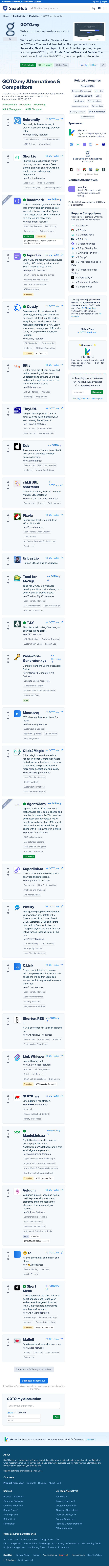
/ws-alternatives (13, 1093)
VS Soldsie (81, 239)
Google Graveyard (65, 1519)
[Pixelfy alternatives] (17, 908)
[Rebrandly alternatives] (17, 120)
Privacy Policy (22, 1555)
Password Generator (80, 106)
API (59, 1483)
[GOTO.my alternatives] (10, 29)
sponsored (91, 1439)
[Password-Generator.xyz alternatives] (17, 657)
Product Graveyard (66, 1514)
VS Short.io (81, 225)
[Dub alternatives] (17, 446)
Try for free (28, 236)
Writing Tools (94, 1543)
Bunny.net (63, 1555)
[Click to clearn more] (54, 1439)
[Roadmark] (17, 201)
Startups (37, 2)
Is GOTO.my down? (88, 332)
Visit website (28, 65)
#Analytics (25, 104)
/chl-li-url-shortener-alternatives (22, 479)
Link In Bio (99, 91)
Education (63, 1547)
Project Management (14, 1547)
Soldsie (92, 52)
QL (17, 966)
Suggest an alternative (33, 1380)
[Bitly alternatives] (17, 366)
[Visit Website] (62, 119)
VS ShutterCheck (84, 234)
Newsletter (9, 1523)
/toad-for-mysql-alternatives (20, 573)
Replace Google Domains (69, 1523)
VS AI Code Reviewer (86, 252)
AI (4, 1539)
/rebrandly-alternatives (17, 116)
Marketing (79, 101)
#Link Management (13, 109)
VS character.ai (83, 286)
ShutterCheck (72, 52)
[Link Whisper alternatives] (17, 1057)
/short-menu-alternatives (18, 1283)
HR (83, 1543)
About (52, 1483)
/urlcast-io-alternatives (17, 555)
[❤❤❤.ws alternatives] (17, 1097)
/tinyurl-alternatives (15, 405)
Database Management (81, 91)
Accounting (58, 1543)
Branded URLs (87, 86)
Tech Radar (62, 1496)
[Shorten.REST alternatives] (17, 1019)
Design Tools (47, 1539)
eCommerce (72, 1543)
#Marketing (39, 104)
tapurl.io (56, 48)
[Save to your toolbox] (10, 39)
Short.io (39, 48)
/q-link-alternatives (15, 962)
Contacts (31, 1483)
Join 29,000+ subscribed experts (88, 398)
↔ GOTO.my (52, 119)
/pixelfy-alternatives (15, 903)
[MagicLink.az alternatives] (17, 1132)
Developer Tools (28, 1539)
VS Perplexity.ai (83, 277)
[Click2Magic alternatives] (17, 752)
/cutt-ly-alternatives (15, 303)
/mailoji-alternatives (15, 1336)
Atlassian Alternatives (67, 1510)
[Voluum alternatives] (17, 1191)
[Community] (99, 8)
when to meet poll (25, 1560)
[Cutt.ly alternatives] (17, 307)
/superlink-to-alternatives (18, 865)
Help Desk (16, 1543)
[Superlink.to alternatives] (17, 870)
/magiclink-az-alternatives (18, 1127)
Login (104, 2)
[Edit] (103, 65)
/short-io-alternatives (16, 153)
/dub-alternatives (14, 442)
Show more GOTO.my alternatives (33, 1369)
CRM (6, 1543)
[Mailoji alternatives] (17, 1340)
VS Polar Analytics (85, 243)
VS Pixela (80, 230)
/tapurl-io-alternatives (16, 251)
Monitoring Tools (36, 1547)
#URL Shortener (34, 109)
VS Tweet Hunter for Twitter (84, 271)
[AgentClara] (17, 805)
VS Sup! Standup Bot (86, 248)
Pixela (58, 52)
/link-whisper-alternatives (18, 1053)
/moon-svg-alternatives (17, 709)
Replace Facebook (65, 1501)
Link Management (83, 96)
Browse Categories (13, 1496)
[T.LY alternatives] (17, 624)
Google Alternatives (66, 1505)
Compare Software (13, 1501)
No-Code (13, 1539)
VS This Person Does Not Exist (86, 263)
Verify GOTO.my (89, 65)
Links (98, 96)
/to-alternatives (13, 1249)
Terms (36, 1555)
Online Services (94, 101)
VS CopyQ (81, 257)
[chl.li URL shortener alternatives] (17, 483)
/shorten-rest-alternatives (18, 1015)
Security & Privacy (77, 112)
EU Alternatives (89, 308)
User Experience (87, 117)
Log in (10, 1412)
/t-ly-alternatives (13, 619)
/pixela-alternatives (15, 512)
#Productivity (10, 104)
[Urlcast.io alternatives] (17, 559)
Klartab (86, 356)
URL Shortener (97, 111)
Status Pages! (10, 1510)
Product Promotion (13, 1483)
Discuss (42, 1483)
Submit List (9, 1519)
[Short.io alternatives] (17, 157)
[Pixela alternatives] (17, 516)
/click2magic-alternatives (18, 747)
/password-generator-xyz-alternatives (25, 652)
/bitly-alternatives (14, 362)
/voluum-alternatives (16, 1187)
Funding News (10, 1514)
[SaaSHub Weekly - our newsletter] (94, 8)
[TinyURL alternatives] (17, 410)
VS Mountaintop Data (86, 282)
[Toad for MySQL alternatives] (17, 578)
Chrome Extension (13, 1505)
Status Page (61, 65)
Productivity (97, 106)
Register (95, 2)
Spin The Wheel (94, 1555)
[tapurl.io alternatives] (17, 256)
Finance (52, 1547)
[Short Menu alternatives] (17, 1287)
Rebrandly (26, 48)
